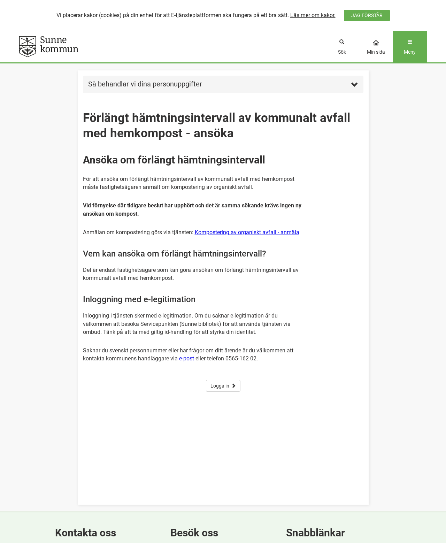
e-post (186, 358)
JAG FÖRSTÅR (367, 15)
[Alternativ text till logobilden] (70, 46)
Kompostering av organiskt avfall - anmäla (247, 232)
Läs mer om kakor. (313, 15)
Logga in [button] (219, 386)
